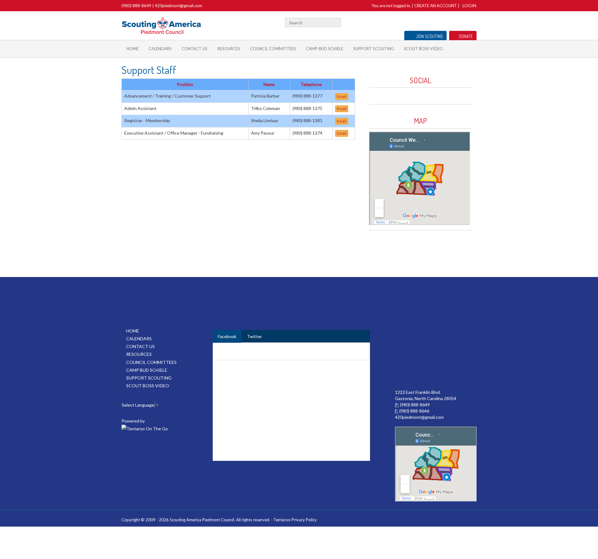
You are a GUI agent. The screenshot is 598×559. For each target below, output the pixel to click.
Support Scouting (373, 48)
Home (132, 48)
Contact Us (194, 48)
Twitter (445, 21)
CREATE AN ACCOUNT (435, 5)
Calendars (160, 48)
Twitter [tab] (254, 336)
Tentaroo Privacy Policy (295, 519)
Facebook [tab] (227, 336)
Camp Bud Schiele (324, 48)
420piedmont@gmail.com (178, 5)
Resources (228, 48)
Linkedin (454, 21)
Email (341, 96)
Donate (466, 36)
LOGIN (469, 5)
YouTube (463, 21)
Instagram (473, 21)
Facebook (437, 21)
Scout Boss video (423, 48)
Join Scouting (429, 36)
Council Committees (273, 48)
